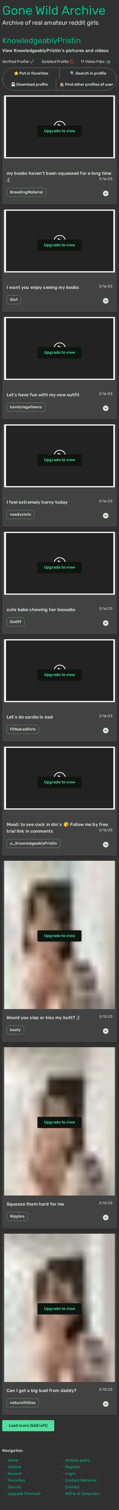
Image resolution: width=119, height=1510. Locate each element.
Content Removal (81, 1480)
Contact (72, 1487)
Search (14, 1487)
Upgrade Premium (24, 1493)
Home (13, 1460)
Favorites (16, 1480)
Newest (15, 1473)
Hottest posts (77, 1460)
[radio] (31, 73)
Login (70, 1473)
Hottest (15, 1467)
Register (72, 1467)
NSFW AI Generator (82, 1493)
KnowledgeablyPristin (41, 40)
